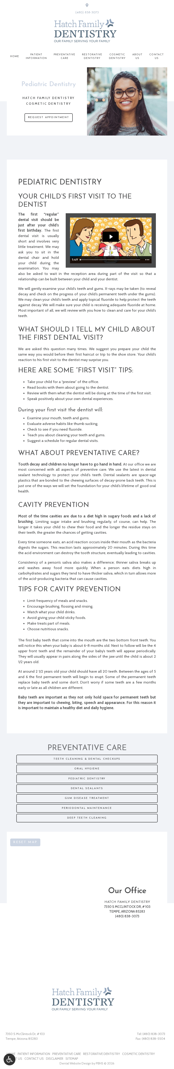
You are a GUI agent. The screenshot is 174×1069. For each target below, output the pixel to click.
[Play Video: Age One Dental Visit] (111, 237)
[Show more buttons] (147, 259)
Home (14, 56)
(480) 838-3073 (87, 12)
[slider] (110, 259)
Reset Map (25, 842)
